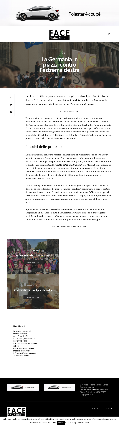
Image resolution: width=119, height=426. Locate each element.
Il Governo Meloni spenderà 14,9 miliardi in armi (24, 354)
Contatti (108, 408)
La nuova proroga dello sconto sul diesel (22, 332)
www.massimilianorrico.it (90, 389)
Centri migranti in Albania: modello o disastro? (23, 350)
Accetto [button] (60, 423)
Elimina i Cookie (83, 422)
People (62, 53)
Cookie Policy (70, 422)
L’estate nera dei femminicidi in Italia (25, 345)
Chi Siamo (95, 408)
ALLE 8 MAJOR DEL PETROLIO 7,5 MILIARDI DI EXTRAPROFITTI (24, 339)
